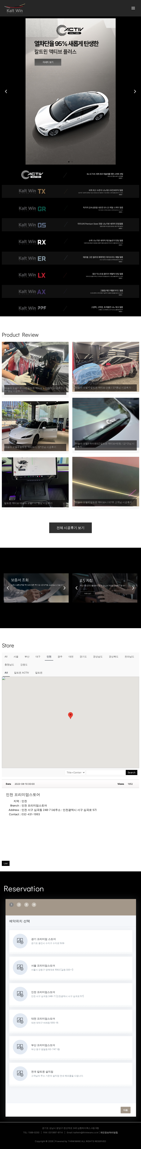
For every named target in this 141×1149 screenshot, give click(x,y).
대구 (38, 656)
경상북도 (113, 656)
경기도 (83, 656)
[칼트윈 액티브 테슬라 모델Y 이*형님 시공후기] (35, 482)
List (6, 863)
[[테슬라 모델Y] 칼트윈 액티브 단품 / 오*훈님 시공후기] (105, 366)
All (6, 656)
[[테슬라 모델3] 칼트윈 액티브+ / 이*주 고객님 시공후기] (105, 481)
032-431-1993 (30, 814)
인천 (49, 656)
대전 (71, 656)
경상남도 (98, 656)
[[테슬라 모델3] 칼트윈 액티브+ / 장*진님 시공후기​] (35, 426)
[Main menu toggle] (133, 8)
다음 (125, 1110)
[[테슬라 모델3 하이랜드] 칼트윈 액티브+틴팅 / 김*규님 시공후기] (105, 422)
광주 (60, 656)
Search (131, 772)
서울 (16, 656)
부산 (27, 656)
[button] (6, 91)
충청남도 (9, 664)
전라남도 (129, 656)
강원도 (24, 664)
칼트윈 (38, 672)
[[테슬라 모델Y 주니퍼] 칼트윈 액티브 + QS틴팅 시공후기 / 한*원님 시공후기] (35, 366)
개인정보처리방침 (109, 1132)
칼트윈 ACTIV (21, 672)
